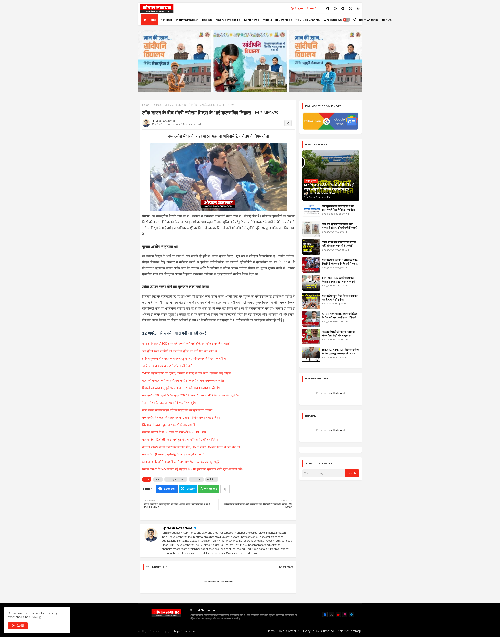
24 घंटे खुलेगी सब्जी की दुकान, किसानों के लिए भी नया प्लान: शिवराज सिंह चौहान (187, 373)
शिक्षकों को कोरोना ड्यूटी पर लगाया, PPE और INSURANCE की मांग (181, 388)
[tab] (149, 19)
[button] (346, 20)
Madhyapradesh (175, 479)
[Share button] (225, 489)
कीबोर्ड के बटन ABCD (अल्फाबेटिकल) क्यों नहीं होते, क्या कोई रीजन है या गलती (186, 343)
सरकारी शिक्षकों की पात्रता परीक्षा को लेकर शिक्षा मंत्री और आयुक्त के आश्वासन (338, 335)
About (280, 631)
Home (152, 19)
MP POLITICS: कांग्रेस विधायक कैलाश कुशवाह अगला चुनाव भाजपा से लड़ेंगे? (338, 281)
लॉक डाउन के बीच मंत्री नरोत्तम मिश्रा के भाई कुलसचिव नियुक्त (177, 410)
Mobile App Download (277, 19)
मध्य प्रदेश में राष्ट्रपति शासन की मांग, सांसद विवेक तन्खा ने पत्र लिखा (181, 417)
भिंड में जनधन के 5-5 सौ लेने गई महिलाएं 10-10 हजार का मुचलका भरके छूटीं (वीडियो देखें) (192, 469)
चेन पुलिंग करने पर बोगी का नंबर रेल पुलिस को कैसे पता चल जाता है (180, 351)
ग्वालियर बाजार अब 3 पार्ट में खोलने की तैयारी (167, 366)
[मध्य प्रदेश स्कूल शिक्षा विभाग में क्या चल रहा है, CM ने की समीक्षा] (311, 301)
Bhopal (207, 19)
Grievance (327, 631)
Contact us (293, 631)
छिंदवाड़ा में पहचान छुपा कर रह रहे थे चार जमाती (168, 425)
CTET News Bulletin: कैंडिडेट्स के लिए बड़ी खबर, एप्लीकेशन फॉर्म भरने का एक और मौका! (339, 317)
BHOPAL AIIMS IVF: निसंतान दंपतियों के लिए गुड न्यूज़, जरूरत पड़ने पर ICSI (340, 351)
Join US (387, 19)
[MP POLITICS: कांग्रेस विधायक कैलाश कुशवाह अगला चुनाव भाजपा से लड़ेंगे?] (311, 283)
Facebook (169, 488)
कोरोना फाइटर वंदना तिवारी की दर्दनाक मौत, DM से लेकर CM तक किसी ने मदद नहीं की (191, 447)
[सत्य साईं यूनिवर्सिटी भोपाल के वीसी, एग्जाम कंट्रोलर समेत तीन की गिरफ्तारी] (311, 229)
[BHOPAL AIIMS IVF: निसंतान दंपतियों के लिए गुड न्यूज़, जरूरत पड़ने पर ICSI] (311, 354)
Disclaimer (342, 631)
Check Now (30, 617)
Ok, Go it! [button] (18, 625)
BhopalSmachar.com (184, 631)
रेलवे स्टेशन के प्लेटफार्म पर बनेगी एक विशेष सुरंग (169, 403)
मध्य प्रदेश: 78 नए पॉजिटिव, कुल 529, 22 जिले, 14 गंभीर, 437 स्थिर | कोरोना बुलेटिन (190, 395)
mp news (196, 479)
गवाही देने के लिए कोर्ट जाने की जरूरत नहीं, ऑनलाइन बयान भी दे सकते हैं (339, 244)
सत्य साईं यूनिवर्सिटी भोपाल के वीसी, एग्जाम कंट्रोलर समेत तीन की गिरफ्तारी (339, 226)
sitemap (356, 631)
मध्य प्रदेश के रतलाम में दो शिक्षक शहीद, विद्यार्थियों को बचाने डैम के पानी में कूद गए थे (340, 263)
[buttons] (327, 8)
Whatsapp (210, 488)
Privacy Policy (310, 631)
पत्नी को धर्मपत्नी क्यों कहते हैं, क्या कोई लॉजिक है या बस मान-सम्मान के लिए (184, 380)
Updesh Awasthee (177, 528)
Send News (251, 19)
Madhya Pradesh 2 (228, 19)
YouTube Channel (308, 19)
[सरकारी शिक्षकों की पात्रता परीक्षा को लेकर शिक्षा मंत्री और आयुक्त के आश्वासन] (311, 336)
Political (157, 104)
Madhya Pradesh (187, 19)
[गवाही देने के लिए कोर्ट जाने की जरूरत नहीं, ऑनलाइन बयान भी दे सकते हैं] (311, 247)
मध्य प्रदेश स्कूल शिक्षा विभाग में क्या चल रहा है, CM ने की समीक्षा (340, 297)
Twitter (190, 488)
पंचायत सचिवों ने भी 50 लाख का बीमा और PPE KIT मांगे (174, 432)
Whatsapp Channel (336, 19)
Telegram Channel (365, 19)
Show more (286, 566)
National (166, 19)
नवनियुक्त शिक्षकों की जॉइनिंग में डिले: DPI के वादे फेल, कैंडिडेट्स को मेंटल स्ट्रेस (338, 210)
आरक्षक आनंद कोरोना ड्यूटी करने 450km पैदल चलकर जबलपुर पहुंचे (181, 462)
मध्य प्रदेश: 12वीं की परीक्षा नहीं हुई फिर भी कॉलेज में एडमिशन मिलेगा (180, 440)
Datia (158, 479)
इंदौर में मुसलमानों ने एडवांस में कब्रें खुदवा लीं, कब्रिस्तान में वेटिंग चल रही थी (184, 358)
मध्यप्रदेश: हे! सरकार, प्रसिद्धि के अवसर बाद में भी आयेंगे (173, 454)
